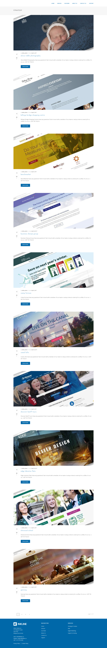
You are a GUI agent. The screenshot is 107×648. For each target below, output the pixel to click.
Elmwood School (27, 530)
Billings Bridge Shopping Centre (33, 115)
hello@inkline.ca (20, 636)
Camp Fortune (26, 293)
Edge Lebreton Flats (28, 471)
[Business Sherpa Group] (53, 210)
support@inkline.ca (22, 638)
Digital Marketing (72, 630)
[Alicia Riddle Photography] (53, 32)
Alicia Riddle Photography (31, 56)
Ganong (24, 590)
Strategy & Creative (72, 626)
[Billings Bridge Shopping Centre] (53, 92)
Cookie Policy (25, 643)
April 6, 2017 (34, 53)
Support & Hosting (72, 633)
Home (52, 3)
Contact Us (83, 3)
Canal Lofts (25, 352)
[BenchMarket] (53, 151)
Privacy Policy (16, 643)
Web (69, 628)
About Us (74, 3)
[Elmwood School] (53, 507)
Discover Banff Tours (28, 412)
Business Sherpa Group (29, 234)
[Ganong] (53, 566)
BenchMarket (26, 174)
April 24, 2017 (34, 231)
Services (59, 3)
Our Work (66, 3)
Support (91, 3)
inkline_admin (24, 53)
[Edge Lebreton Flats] (53, 448)
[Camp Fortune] (53, 270)
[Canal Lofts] (53, 329)
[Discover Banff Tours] (53, 388)
